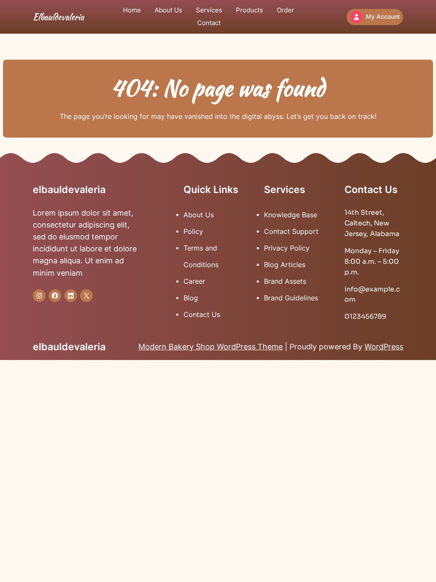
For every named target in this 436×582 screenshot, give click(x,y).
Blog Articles (284, 265)
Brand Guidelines (291, 298)
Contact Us (202, 315)
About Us (199, 215)
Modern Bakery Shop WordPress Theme (210, 346)
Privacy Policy (287, 248)
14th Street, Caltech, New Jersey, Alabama (371, 223)
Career (194, 281)
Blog (191, 298)
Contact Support (291, 232)
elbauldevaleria (58, 17)
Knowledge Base (290, 215)
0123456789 (365, 316)
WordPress (383, 346)
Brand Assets (285, 281)
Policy (193, 232)
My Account (383, 16)
